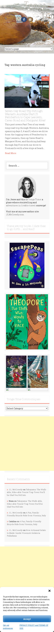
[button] (49, 590)
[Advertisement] (27, 443)
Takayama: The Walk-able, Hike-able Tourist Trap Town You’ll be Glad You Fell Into (27, 492)
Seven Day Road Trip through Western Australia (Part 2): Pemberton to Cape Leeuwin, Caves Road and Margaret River (25, 115)
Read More (10, 153)
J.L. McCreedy (43, 83)
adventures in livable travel (21, 205)
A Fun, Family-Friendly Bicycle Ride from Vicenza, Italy (26, 514)
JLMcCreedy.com (15, 214)
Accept (27, 618)
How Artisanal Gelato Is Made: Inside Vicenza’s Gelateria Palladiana (26, 533)
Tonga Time (34, 199)
